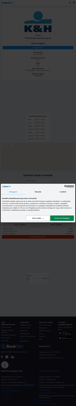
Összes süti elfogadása (62, 218)
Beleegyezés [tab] (13, 192)
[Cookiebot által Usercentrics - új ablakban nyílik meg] (66, 186)
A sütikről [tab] (63, 192)
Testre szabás (36, 218)
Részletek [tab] (38, 192)
